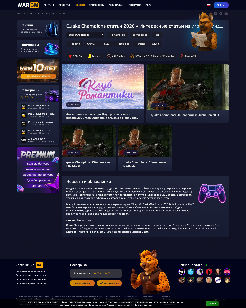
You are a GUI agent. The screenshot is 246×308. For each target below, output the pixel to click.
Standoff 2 (190, 56)
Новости (79, 5)
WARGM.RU (39, 296)
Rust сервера (147, 299)
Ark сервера (165, 296)
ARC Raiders (118, 56)
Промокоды (96, 5)
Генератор (134, 5)
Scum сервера (147, 296)
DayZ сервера (165, 299)
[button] (209, 5)
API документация (109, 283)
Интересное (140, 34)
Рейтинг (49, 5)
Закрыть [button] (212, 303)
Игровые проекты (113, 299)
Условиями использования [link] (119, 305)
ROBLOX (77, 56)
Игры (148, 5)
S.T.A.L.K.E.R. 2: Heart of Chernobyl (155, 56)
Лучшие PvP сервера (132, 299)
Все (157, 34)
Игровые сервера (113, 296)
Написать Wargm (82, 283)
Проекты (64, 5)
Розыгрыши (116, 5)
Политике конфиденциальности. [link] (168, 302)
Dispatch (97, 56)
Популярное (117, 34)
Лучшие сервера (130, 296)
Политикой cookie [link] (142, 305)
